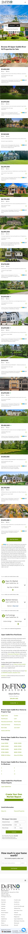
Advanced (12, 25)
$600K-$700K (18, 749)
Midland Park (17, 908)
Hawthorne (16, 902)
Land (15, 718)
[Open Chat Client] (24, 930)
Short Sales (4, 727)
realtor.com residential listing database (13, 628)
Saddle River (4, 918)
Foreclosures (17, 724)
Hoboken (3, 906)
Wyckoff (16, 925)
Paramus (3, 914)
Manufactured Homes (6, 721)
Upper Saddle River (6, 786)
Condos (16, 715)
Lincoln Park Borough (19, 906)
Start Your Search (14, 539)
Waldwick (3, 921)
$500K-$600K (5, 749)
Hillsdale (3, 904)
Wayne (2, 923)
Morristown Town (18, 910)
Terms (20, 931)
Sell (18, 25)
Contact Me (13, 703)
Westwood (16, 923)
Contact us (4, 675)
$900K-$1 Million (5, 755)
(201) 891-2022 (14, 698)
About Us (3, 811)
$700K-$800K (5, 752)
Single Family (4, 715)
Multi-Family (17, 721)
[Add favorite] (26, 76)
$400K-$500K (18, 746)
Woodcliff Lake (4, 925)
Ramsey (3, 916)
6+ (14, 774)
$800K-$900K (18, 752)
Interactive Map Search (14, 654)
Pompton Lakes (17, 914)
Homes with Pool (5, 730)
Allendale (3, 900)
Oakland (16, 912)
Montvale (3, 910)
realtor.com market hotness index (12, 576)
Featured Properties (19, 811)
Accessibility (15, 931)
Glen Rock (3, 902)
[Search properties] (22, 29)
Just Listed (17, 727)
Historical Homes (5, 724)
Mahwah (3, 908)
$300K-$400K (5, 746)
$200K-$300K (18, 743)
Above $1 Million (18, 755)
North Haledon (4, 912)
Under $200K (4, 743)
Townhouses (4, 718)
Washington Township (19, 921)
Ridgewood (16, 916)
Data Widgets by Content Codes (19, 932)
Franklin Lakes (17, 900)
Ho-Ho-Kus (16, 904)
